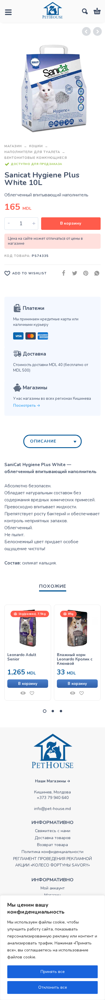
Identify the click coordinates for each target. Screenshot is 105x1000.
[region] (52, 947)
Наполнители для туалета (32, 152)
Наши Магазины (51, 781)
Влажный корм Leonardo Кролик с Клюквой (74, 659)
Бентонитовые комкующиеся (35, 158)
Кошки (36, 146)
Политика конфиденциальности (52, 852)
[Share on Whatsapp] (95, 273)
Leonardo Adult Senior (21, 657)
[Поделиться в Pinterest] (84, 273)
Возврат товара (52, 845)
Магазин (13, 146)
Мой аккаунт (53, 888)
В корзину (70, 223)
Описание (43, 441)
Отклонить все (52, 987)
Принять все (53, 971)
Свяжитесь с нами (52, 831)
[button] (27, 683)
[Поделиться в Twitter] (72, 273)
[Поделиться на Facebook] (61, 273)
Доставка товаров (53, 838)
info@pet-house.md (52, 808)
